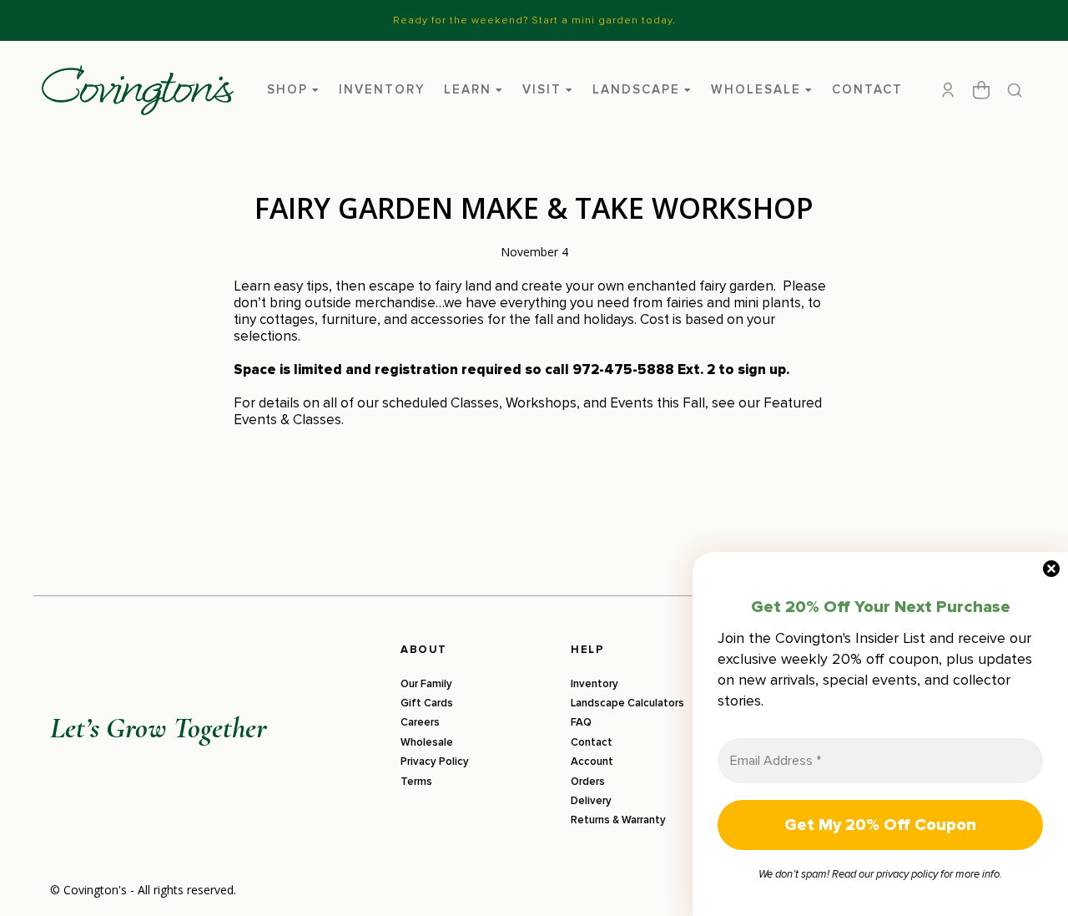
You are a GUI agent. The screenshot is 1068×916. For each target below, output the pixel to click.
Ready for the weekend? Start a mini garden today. (534, 20)
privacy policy (907, 874)
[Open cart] (981, 90)
